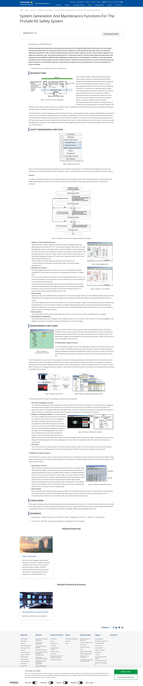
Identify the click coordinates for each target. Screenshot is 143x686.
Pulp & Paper (24, 663)
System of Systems (85, 647)
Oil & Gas (23, 643)
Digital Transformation (86, 651)
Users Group (98, 645)
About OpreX (83, 645)
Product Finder (98, 643)
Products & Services (78, 5)
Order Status (98, 648)
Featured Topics (99, 5)
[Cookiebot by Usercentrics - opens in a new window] (14, 683)
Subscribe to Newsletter (101, 663)
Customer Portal (99, 650)
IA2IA (81, 649)
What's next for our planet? (85, 639)
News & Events (80, 2)
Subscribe (72, 2)
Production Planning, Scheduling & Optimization (41, 662)
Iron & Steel (24, 666)
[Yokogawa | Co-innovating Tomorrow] (27, 3)
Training (97, 654)
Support (109, 5)
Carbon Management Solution (41, 666)
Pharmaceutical (24, 659)
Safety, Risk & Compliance (39, 643)
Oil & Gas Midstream (26, 645)
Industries (58, 5)
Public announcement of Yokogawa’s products (56, 656)
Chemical (23, 650)
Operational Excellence (41, 650)
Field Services (98, 652)
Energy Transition (25, 654)
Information (53, 639)
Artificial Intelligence (85, 653)
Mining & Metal (24, 657)
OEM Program (24, 639)
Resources (33, 10)
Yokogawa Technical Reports (45, 10)
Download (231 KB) (111, 34)
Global (98, 2)
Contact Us (118, 5)
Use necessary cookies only (126, 677)
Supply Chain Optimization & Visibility (41, 657)
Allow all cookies (126, 671)
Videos (67, 643)
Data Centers (24, 641)
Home (21, 10)
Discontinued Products (56, 659)
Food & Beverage (25, 661)
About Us (87, 2)
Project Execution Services (54, 648)
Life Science (53, 653)
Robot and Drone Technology (84, 656)
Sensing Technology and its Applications (86, 660)
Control (52, 641)
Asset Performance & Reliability (41, 646)
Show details (89, 682)
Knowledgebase (99, 639)
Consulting (53, 645)
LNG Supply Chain (25, 648)
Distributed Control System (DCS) (35, 612)
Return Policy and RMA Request (100, 657)
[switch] (50, 682)
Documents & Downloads (71, 639)
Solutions (67, 5)
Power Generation (29, 556)
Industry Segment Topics (86, 642)
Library (90, 5)
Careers (93, 2)
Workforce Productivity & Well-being (42, 639)
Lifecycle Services (54, 651)
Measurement (54, 643)
